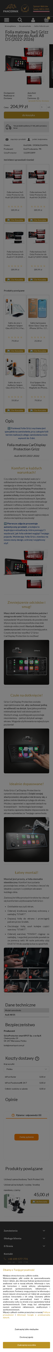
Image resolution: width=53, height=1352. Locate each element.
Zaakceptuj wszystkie (26, 1345)
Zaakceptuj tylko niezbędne (26, 1329)
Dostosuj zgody (26, 1337)
